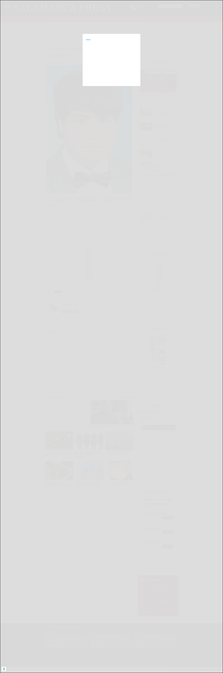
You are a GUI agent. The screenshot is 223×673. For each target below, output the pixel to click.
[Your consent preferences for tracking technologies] (4, 669)
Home (88, 39)
